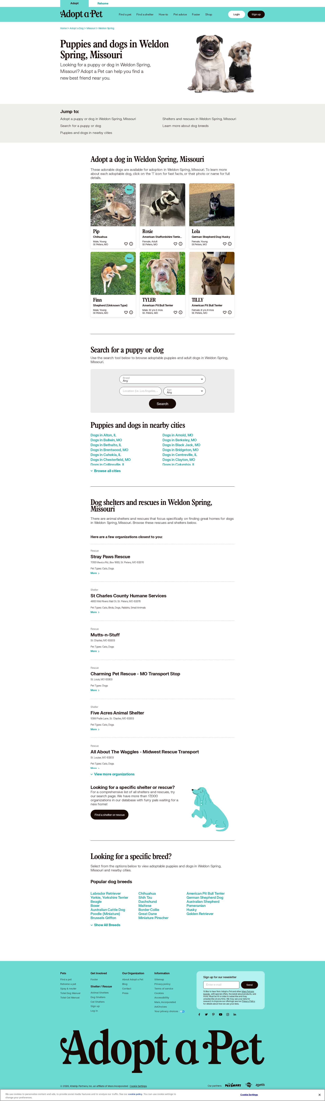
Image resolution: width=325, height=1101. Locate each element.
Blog (124, 984)
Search (162, 404)
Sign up (256, 14)
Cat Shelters (97, 1001)
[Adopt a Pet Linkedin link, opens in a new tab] (234, 1014)
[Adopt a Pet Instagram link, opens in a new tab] (228, 1014)
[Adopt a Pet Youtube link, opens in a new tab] (221, 1014)
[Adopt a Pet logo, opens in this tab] (162, 1054)
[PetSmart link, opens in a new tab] (233, 1085)
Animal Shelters (100, 992)
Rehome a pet (68, 984)
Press (125, 993)
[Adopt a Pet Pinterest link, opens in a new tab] (214, 1014)
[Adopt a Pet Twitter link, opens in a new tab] (207, 1014)
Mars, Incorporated (165, 1002)
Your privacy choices (166, 1011)
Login (236, 14)
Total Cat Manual (70, 997)
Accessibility (161, 997)
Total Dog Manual (70, 993)
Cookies (159, 993)
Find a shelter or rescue (109, 814)
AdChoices (160, 1006)
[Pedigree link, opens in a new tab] (248, 1085)
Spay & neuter (68, 988)
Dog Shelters (98, 997)
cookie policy (135, 1094)
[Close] (319, 1094)
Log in (94, 1010)
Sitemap (159, 979)
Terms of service (163, 988)
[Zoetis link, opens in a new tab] (260, 1085)
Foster (196, 14)
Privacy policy (162, 984)
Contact (126, 988)
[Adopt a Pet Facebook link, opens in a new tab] (200, 1014)
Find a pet (66, 979)
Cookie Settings (138, 1086)
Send (249, 984)
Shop (208, 14)
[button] (126, 244)
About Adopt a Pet (132, 979)
